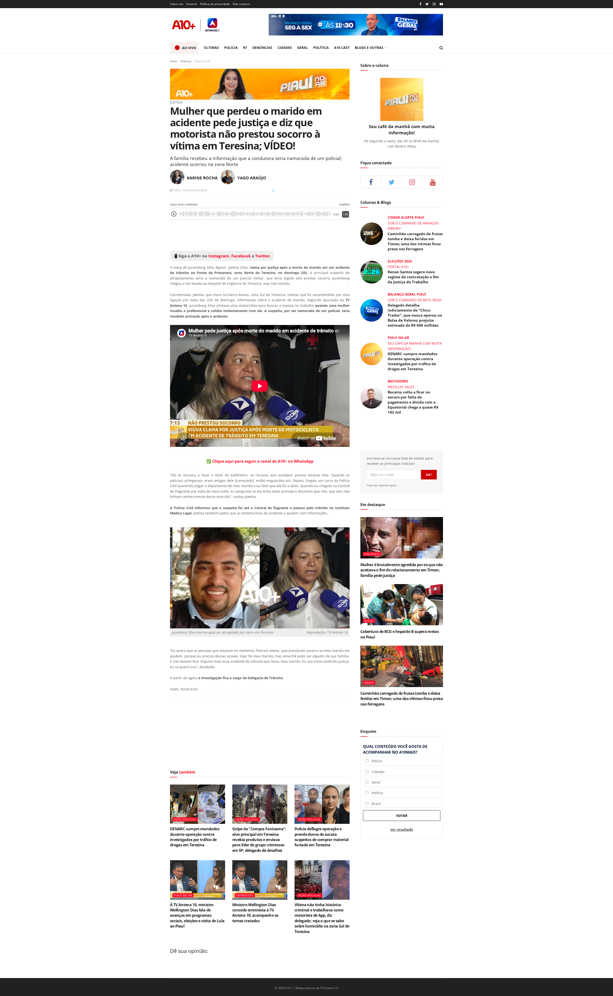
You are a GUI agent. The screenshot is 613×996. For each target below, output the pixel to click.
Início (173, 61)
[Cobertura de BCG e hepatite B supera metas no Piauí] (401, 605)
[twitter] (427, 4)
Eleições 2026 (400, 261)
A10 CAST (342, 47)
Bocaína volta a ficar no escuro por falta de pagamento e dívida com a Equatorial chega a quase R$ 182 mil (413, 402)
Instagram (218, 256)
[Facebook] (420, 4)
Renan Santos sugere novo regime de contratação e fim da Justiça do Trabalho (413, 276)
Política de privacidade (215, 4)
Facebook (241, 256)
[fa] (432, 181)
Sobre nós (176, 4)
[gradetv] (356, 24)
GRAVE (369, 682)
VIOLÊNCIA (372, 554)
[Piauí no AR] (260, 84)
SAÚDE (369, 621)
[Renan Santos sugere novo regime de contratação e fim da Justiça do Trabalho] (371, 271)
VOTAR (401, 815)
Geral (374, 782)
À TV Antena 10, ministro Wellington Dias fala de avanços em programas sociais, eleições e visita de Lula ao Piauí (197, 915)
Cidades (377, 771)
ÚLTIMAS (211, 47)
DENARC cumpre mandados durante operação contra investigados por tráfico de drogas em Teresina (194, 837)
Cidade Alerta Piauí (406, 217)
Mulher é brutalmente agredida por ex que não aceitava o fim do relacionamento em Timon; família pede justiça (401, 570)
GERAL (302, 47)
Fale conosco (241, 4)
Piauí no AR (202, 61)
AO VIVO (189, 48)
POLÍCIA (231, 47)
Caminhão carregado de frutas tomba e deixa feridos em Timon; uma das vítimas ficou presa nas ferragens (415, 241)
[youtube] (441, 4)
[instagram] (434, 4)
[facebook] (370, 181)
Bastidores (398, 381)
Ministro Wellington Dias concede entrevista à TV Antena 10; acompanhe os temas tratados (255, 912)
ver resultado (401, 829)
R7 (245, 47)
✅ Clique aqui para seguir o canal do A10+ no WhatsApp (259, 461)
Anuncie (191, 4)
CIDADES (285, 47)
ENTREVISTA (244, 895)
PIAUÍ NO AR (183, 895)
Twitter (262, 256)
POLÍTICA (321, 47)
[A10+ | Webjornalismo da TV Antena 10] (196, 25)
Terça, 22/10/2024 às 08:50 (189, 190)
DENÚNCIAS (262, 47)
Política (376, 793)
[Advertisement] (260, 235)
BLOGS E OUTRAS (369, 47)
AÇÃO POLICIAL (185, 819)
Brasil (375, 803)
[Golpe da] (259, 804)
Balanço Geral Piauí (407, 294)
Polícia (375, 761)
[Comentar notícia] (273, 190)
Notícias (186, 61)
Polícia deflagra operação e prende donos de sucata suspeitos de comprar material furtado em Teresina (321, 837)
